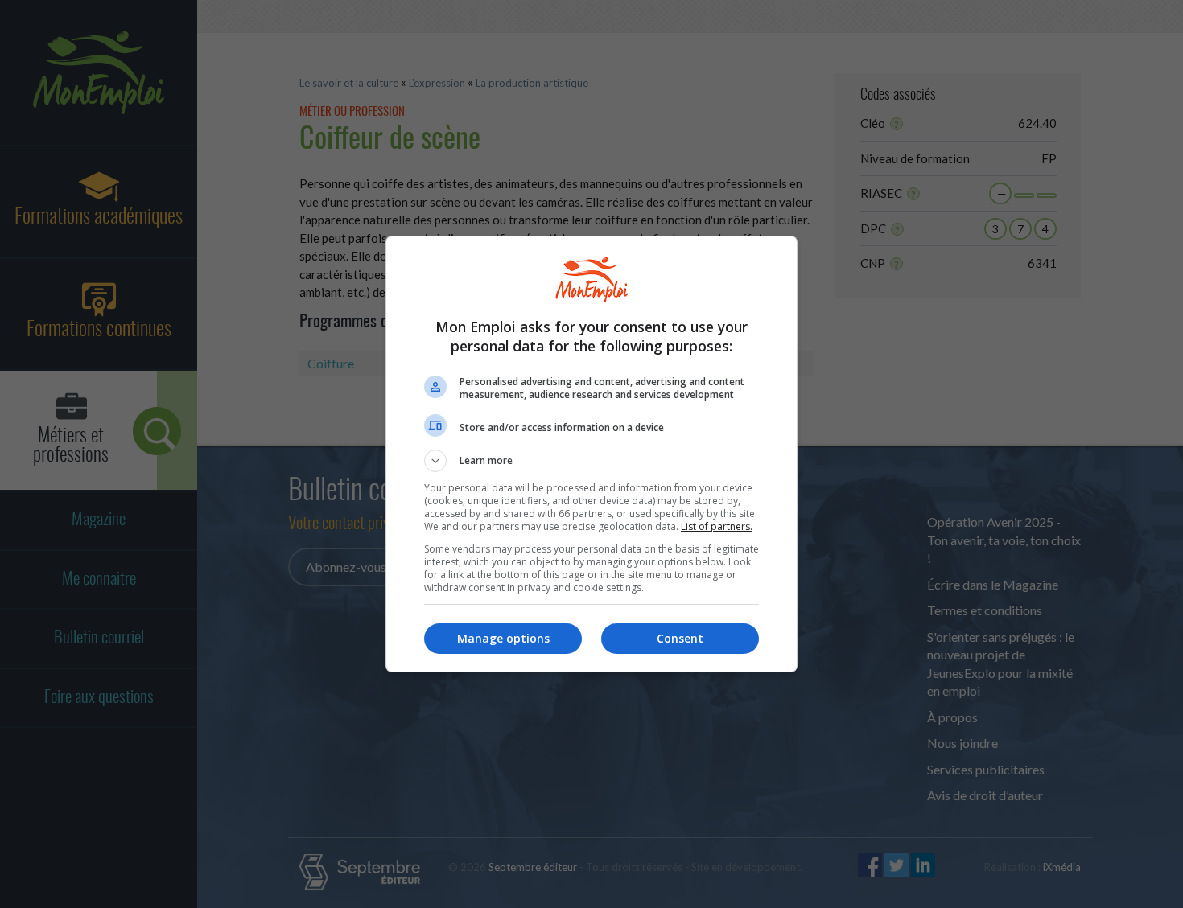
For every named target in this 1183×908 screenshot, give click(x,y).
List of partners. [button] (716, 526)
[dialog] (591, 454)
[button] (591, 461)
